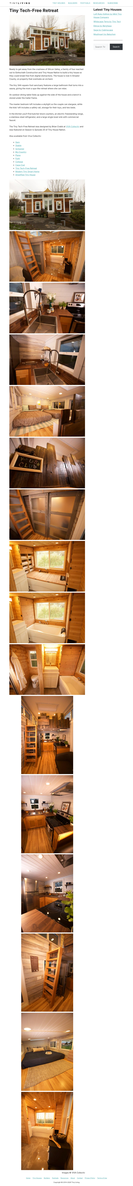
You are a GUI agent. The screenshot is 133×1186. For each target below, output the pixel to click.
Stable (18, 145)
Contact (80, 1178)
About (73, 1178)
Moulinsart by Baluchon (105, 34)
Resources (98, 3)
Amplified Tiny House (25, 175)
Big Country (20, 152)
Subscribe (113, 3)
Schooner (19, 149)
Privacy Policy (90, 1178)
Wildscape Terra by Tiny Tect (107, 21)
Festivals (85, 3)
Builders (72, 3)
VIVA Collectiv (72, 126)
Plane (18, 155)
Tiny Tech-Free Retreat (26, 168)
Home (28, 1178)
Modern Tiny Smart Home (27, 171)
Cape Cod (20, 165)
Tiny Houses (58, 3)
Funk (17, 158)
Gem (17, 142)
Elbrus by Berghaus (103, 26)
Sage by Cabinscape (103, 30)
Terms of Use (102, 1178)
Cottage (19, 161)
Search (116, 47)
